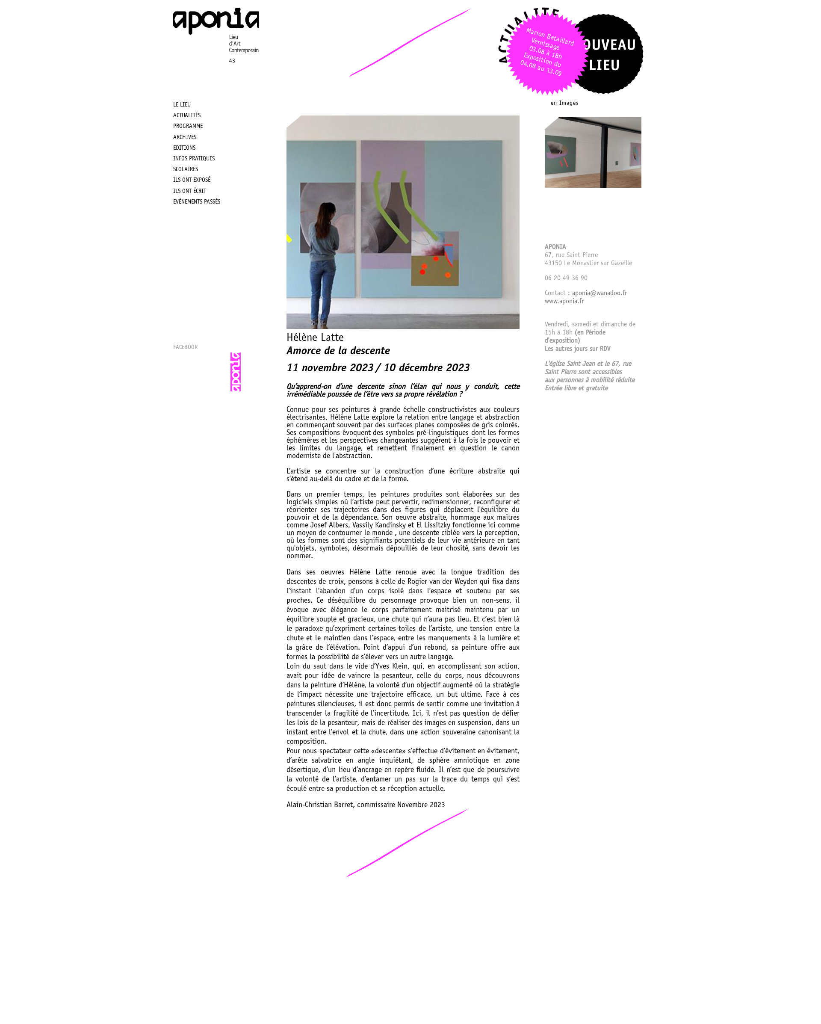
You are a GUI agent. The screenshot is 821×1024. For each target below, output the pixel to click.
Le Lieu (182, 105)
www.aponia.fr (564, 301)
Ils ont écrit (189, 192)
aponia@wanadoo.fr (599, 293)
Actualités (187, 116)
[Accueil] (216, 75)
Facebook (185, 348)
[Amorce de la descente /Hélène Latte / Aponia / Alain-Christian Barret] (593, 186)
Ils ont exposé (191, 180)
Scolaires (185, 170)
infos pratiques (194, 159)
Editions (184, 148)
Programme (188, 127)
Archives (184, 138)
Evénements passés (196, 202)
